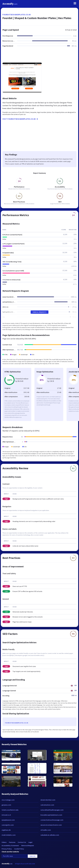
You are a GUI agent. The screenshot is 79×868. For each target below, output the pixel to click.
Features (12, 842)
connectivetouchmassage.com (52, 820)
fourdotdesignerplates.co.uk (16, 14)
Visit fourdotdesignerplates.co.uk (19, 119)
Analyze (32, 856)
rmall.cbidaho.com (9, 835)
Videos (4, 842)
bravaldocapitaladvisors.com (51, 815)
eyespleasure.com (8, 820)
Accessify (9, 3)
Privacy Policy (7, 849)
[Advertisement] (39, 56)
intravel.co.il (6, 815)
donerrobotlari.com (48, 800)
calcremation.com (47, 805)
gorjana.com (6, 805)
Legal (30, 842)
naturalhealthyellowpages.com (52, 810)
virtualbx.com (46, 830)
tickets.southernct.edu (10, 810)
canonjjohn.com (8, 825)
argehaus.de (6, 830)
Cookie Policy (19, 849)
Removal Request (27, 845)
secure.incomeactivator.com (51, 825)
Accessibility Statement (10, 845)
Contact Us (22, 842)
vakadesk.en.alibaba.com (50, 835)
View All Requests (39, 312)
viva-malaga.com (8, 800)
